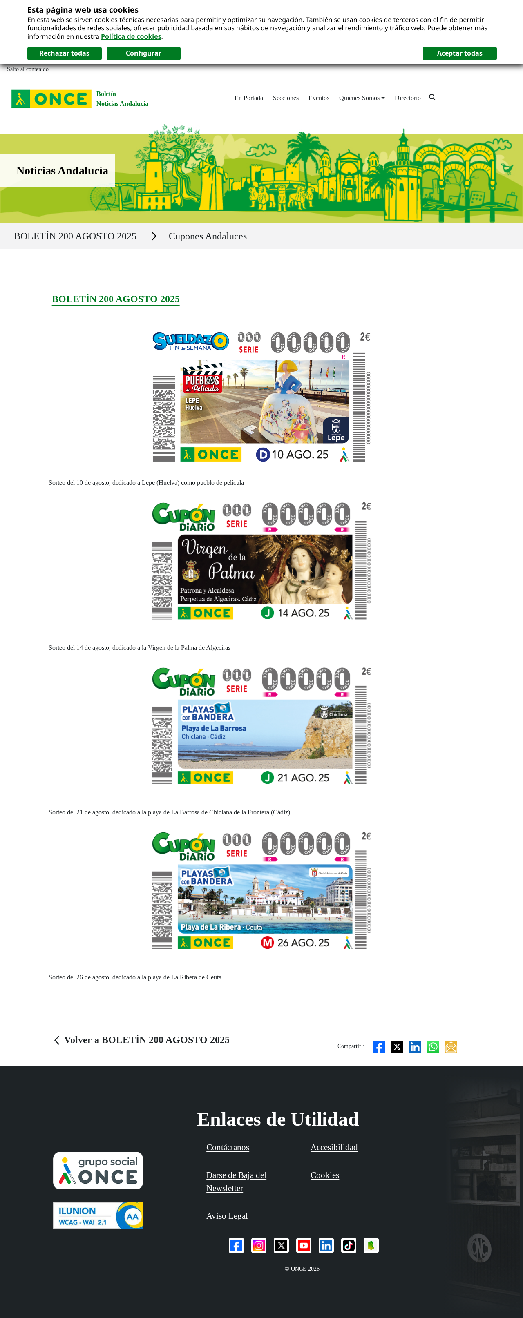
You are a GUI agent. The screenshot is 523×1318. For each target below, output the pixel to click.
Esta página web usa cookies (83, 9)
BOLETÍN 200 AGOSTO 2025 (75, 236)
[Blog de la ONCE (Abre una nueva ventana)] (371, 1245)
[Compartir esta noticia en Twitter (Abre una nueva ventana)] (397, 1046)
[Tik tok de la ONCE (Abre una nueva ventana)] (348, 1245)
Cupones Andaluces (208, 236)
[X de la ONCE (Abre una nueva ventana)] (281, 1245)
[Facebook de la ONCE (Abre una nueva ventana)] (236, 1245)
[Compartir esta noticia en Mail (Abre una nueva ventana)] (451, 1046)
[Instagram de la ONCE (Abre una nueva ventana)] (258, 1245)
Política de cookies (131, 36)
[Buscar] (432, 97)
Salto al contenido (28, 69)
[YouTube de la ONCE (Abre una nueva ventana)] (303, 1245)
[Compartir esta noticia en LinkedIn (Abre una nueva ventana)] (415, 1046)
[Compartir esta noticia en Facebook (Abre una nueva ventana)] (379, 1046)
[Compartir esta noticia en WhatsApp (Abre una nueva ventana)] (433, 1046)
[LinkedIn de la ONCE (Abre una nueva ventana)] (326, 1245)
